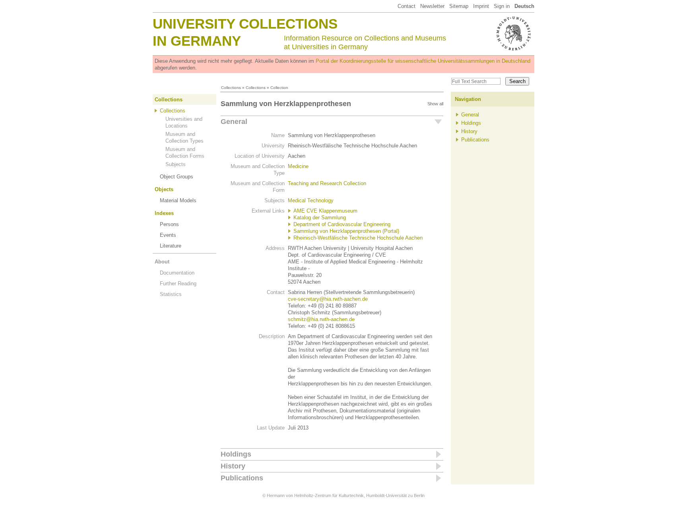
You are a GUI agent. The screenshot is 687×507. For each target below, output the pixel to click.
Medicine (298, 166)
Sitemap (458, 6)
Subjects (175, 164)
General (234, 122)
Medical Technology (311, 200)
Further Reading (178, 283)
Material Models (178, 200)
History (233, 466)
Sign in (502, 6)
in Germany (197, 40)
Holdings (236, 454)
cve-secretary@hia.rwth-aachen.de (328, 299)
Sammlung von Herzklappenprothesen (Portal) (346, 231)
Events (168, 235)
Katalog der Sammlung (319, 218)
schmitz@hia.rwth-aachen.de (321, 319)
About (162, 262)
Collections (231, 87)
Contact (406, 6)
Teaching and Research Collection (327, 183)
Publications (242, 478)
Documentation (177, 273)
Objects (164, 189)
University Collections (245, 23)
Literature (170, 246)
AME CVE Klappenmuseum (325, 211)
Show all (435, 103)
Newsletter (432, 6)
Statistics (171, 294)
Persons (169, 224)
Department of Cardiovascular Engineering (341, 224)
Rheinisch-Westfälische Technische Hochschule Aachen (358, 238)
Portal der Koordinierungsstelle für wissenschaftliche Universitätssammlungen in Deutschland (423, 61)
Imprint (481, 6)
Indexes (164, 213)
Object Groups (176, 177)
